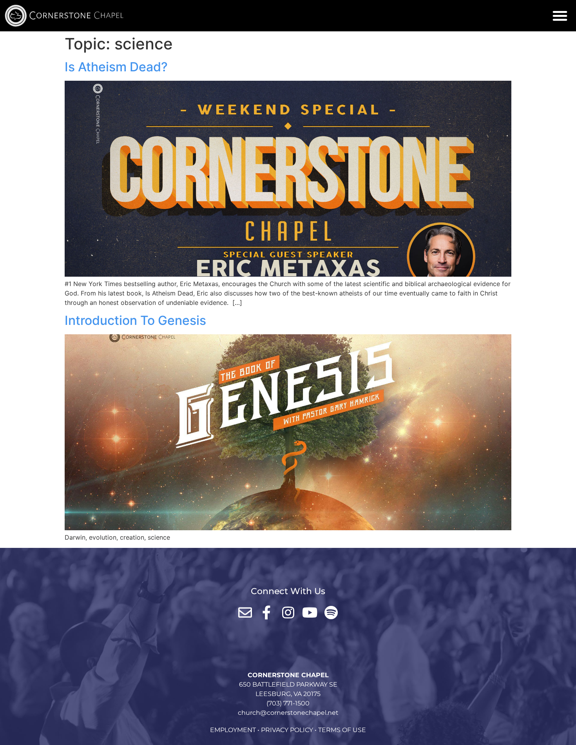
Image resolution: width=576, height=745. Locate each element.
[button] (560, 15)
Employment (233, 730)
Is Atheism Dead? (116, 66)
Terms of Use (342, 730)
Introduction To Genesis (135, 320)
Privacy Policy (287, 730)
